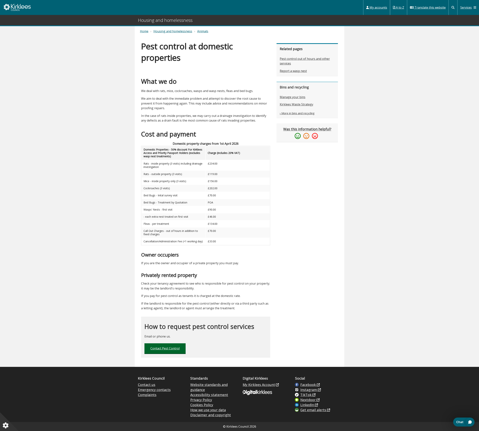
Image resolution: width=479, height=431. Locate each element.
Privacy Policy (201, 400)
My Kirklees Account (259, 384)
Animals (202, 31)
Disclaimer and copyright (210, 415)
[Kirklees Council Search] (453, 7)
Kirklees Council (17, 7)
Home (144, 31)
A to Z (399, 7)
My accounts (378, 7)
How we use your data (208, 410)
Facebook (308, 384)
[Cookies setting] (6, 425)
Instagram (309, 389)
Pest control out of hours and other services (305, 61)
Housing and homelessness (172, 31)
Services (466, 7)
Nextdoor (308, 400)
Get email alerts (313, 410)
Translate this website (430, 7)
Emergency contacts (154, 389)
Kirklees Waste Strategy (296, 104)
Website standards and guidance (209, 387)
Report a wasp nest (293, 71)
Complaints (147, 394)
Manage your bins (292, 97)
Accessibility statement (209, 394)
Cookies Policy (201, 405)
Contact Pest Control (165, 348)
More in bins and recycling (298, 113)
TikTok (306, 394)
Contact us (146, 384)
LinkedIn (307, 405)
